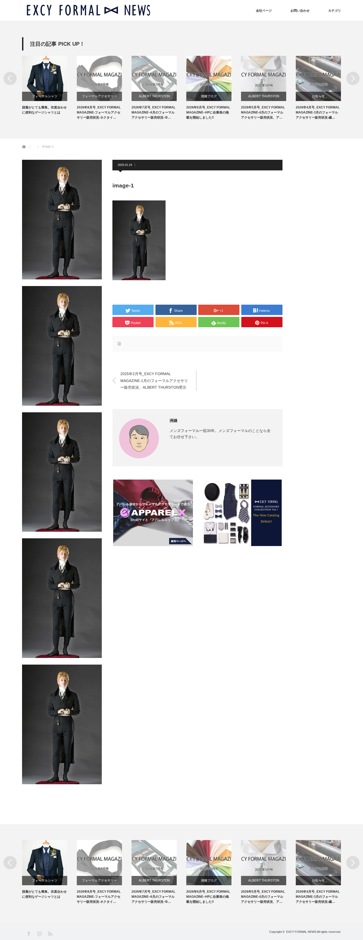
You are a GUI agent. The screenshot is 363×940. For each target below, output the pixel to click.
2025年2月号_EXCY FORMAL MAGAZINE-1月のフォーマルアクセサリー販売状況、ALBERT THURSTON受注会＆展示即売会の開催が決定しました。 (154, 381)
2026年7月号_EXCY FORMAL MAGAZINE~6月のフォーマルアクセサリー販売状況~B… (153, 112)
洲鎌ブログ (209, 96)
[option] (49, 85)
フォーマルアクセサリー (99, 96)
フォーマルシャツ (44, 96)
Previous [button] (10, 78)
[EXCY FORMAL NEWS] (88, 10)
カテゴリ (334, 10)
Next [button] (353, 78)
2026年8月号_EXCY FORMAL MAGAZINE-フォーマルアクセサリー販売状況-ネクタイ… (99, 112)
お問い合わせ (300, 10)
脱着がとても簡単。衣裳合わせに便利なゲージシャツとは (44, 110)
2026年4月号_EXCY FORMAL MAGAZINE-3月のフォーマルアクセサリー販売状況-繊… (318, 112)
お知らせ (318, 96)
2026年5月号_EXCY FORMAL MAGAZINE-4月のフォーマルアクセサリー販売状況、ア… (263, 112)
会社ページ (264, 10)
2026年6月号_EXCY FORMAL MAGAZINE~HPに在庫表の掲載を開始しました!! (208, 112)
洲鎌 (174, 420)
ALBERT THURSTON (154, 96)
